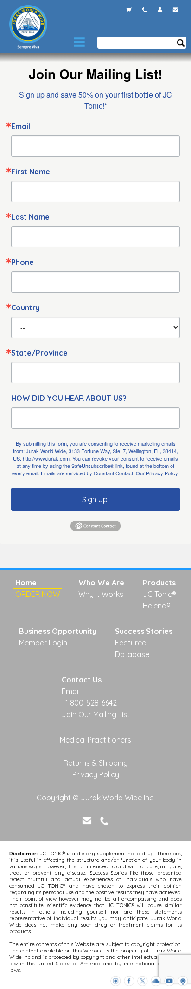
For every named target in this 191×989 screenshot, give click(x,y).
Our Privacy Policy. (157, 473)
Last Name (30, 217)
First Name (30, 171)
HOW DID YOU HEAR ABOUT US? (69, 398)
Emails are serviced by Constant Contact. (87, 473)
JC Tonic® (159, 594)
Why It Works (100, 594)
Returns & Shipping (96, 763)
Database (132, 654)
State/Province (39, 352)
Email (20, 126)
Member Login (43, 642)
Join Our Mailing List (96, 714)
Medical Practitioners (95, 739)
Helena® (157, 605)
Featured (130, 642)
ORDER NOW (37, 594)
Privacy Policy (95, 774)
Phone (22, 262)
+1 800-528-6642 (89, 702)
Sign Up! (95, 499)
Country (25, 307)
